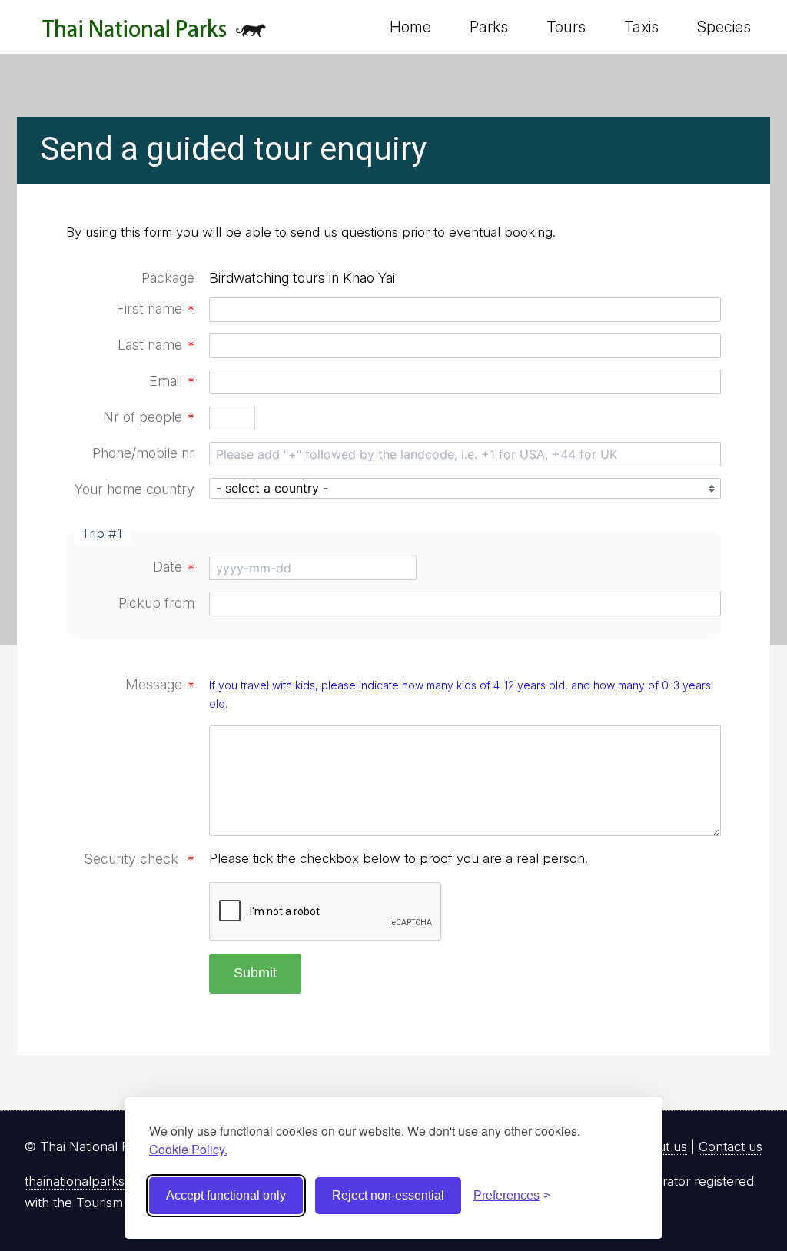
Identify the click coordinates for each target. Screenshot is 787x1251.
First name (155, 308)
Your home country (134, 489)
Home (410, 27)
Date (173, 567)
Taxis (641, 27)
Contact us (730, 1146)
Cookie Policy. (188, 1149)
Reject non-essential (388, 1195)
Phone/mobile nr (143, 453)
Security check (139, 859)
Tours (566, 27)
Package (167, 278)
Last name (156, 345)
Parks (489, 27)
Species (724, 27)
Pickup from (156, 603)
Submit (255, 973)
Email (171, 381)
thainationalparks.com (89, 1181)
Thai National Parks (154, 34)
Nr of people (148, 417)
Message (159, 684)
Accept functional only (226, 1195)
